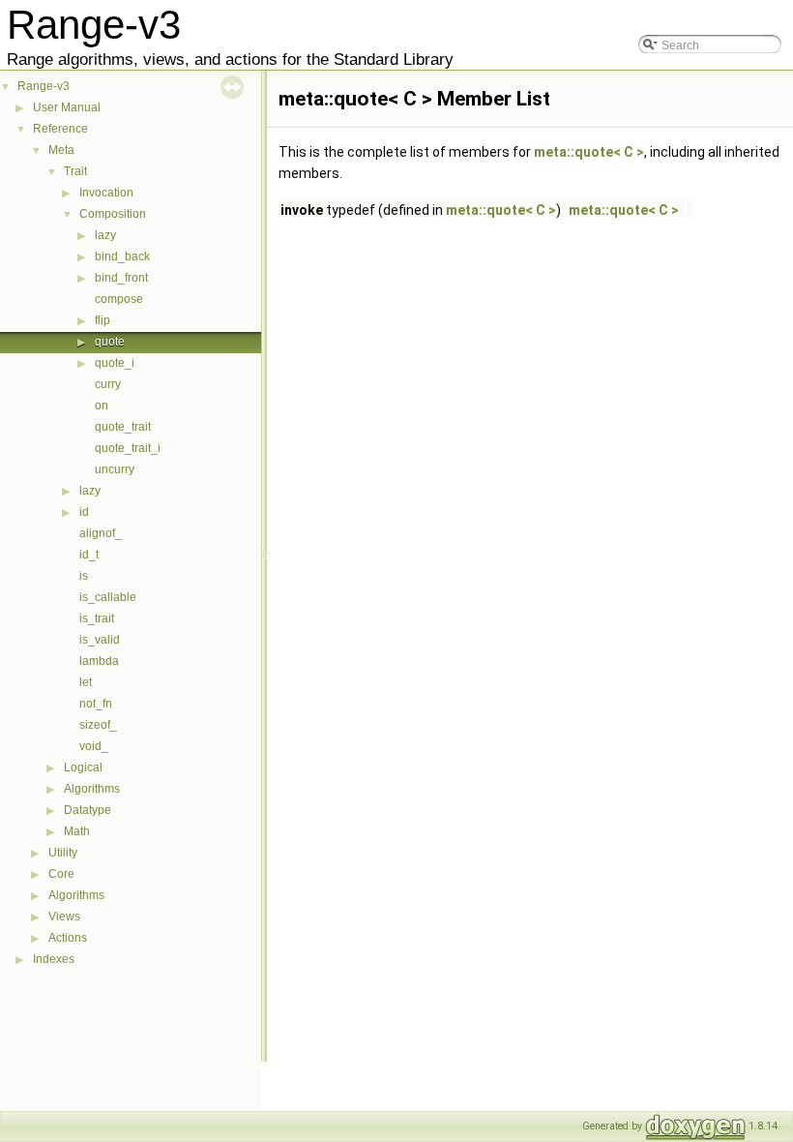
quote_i (114, 363)
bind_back (122, 256)
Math (77, 831)
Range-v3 (43, 86)
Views (64, 916)
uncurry (114, 469)
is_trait (96, 618)
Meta (61, 150)
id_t (89, 554)
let (85, 682)
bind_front (121, 278)
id (84, 512)
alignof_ (100, 533)
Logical (83, 767)
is (83, 576)
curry (108, 384)
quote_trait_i (128, 448)
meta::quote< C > (589, 152)
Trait (75, 171)
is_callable (107, 597)
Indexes (53, 959)
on (101, 405)
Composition (112, 214)
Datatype (87, 810)
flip (102, 320)
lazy (105, 235)
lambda (99, 661)
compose (119, 299)
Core (61, 874)
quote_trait (123, 427)
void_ (93, 746)
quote (110, 341)
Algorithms (92, 789)
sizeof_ (98, 725)
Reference (60, 128)
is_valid (99, 639)
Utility (62, 852)
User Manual (67, 107)
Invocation (106, 192)
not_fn (95, 703)
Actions (67, 938)
